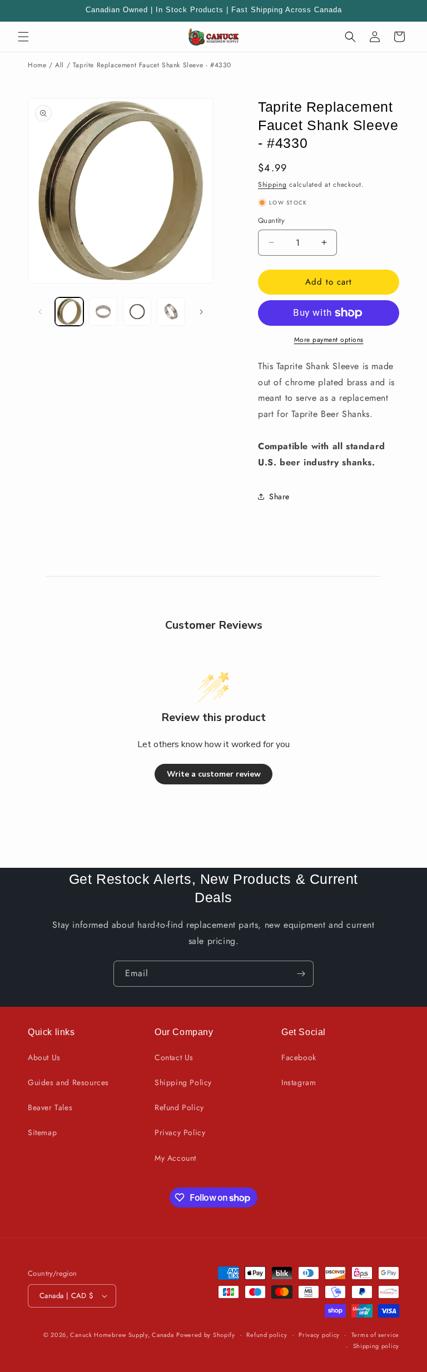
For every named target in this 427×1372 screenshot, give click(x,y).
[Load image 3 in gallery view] (137, 311)
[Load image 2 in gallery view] (103, 311)
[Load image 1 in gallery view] (69, 311)
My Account (175, 1158)
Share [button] (279, 496)
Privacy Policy (180, 1132)
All (59, 65)
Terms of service (375, 1334)
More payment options (329, 340)
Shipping (272, 185)
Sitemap (42, 1132)
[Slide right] (201, 312)
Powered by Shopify (205, 1334)
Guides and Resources (68, 1082)
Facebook (298, 1057)
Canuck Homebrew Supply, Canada (121, 1334)
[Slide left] (40, 312)
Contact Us (174, 1057)
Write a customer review (214, 774)
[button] (23, 36)
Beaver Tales (50, 1107)
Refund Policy (179, 1107)
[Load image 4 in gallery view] (171, 311)
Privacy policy (319, 1334)
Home (37, 65)
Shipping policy (376, 1345)
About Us (44, 1057)
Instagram (298, 1082)
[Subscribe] (301, 974)
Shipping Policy (183, 1082)
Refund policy (266, 1334)
